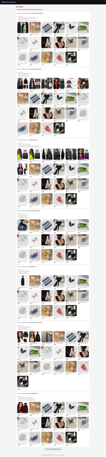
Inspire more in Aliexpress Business (53, 449)
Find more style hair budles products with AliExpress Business (29, 9)
